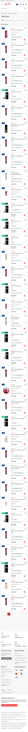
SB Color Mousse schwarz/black (15, 318)
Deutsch (3, 690)
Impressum (3, 675)
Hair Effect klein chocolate (17, 418)
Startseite (5, 13)
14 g (12, 337)
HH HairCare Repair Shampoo (18, 434)
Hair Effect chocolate (16, 515)
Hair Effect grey (15, 237)
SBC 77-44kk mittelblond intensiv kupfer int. (18, 467)
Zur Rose (3, 673)
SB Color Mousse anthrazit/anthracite (16, 173)
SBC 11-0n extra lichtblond (17, 61)
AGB (2, 677)
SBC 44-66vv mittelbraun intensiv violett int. (18, 402)
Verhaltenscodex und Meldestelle (6, 685)
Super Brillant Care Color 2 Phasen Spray (17, 125)
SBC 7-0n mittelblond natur (18, 45)
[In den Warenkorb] (25, 40)
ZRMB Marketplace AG (6, 669)
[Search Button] (25, 8)
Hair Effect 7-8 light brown (17, 205)
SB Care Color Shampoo (17, 30)
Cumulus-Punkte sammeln (20, 657)
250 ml (12, 128)
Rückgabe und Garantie (20, 660)
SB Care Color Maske (16, 190)
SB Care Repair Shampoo (17, 253)
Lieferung (17, 653)
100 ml (12, 47)
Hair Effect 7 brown (16, 221)
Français (9, 690)
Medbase (10, 671)
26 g (12, 94)
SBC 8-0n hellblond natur (17, 76)
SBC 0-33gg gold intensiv (17, 484)
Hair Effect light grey (16, 286)
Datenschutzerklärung (6, 679)
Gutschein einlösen (19, 655)
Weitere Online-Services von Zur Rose (21, 663)
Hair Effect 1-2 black (16, 92)
